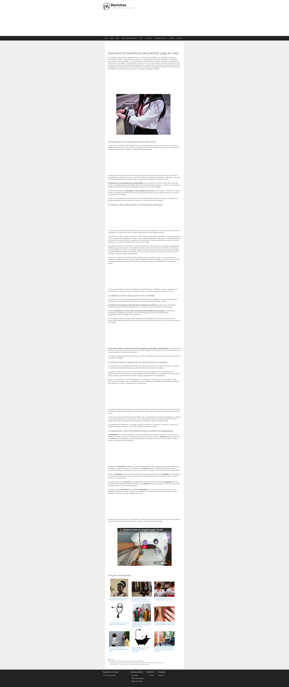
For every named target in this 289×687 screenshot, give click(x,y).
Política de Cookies (136, 681)
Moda (117, 38)
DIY (135, 661)
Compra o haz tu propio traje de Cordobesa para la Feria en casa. (163, 599)
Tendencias (149, 38)
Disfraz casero (129, 661)
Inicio (106, 38)
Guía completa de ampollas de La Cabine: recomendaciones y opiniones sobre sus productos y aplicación (136, 662)
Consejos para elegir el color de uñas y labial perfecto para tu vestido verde (164, 623)
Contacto (171, 38)
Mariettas (118, 5)
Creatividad (122, 661)
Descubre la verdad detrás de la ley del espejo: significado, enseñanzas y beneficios (164, 649)
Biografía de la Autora (160, 38)
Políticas (179, 38)
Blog (111, 38)
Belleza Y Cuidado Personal (129, 38)
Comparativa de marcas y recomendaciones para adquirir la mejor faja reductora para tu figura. (141, 599)
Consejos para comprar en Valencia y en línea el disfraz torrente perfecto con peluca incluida (141, 624)
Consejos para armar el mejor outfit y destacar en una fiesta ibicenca (119, 623)
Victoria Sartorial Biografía (109, 675)
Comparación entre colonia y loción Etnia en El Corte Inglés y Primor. (118, 599)
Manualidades (139, 661)
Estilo (141, 38)
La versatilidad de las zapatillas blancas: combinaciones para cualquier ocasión (129, 664)
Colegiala (112, 661)
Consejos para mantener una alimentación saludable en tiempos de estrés (119, 649)
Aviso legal (134, 675)
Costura (117, 661)
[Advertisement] (144, 23)
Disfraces (112, 659)
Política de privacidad (137, 678)
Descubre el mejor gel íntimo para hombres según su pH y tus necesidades (141, 649)
